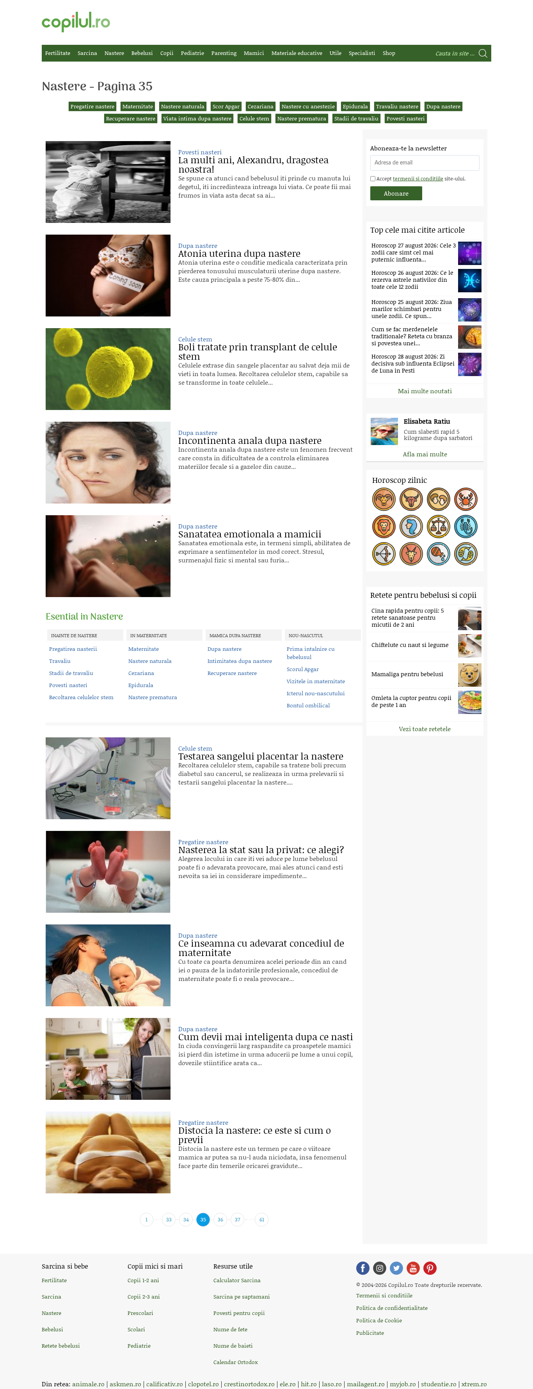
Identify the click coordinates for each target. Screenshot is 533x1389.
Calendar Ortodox (235, 1362)
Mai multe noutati (425, 390)
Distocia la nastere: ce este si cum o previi (254, 1135)
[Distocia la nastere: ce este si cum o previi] (108, 1152)
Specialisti (362, 53)
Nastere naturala (182, 106)
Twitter (396, 1268)
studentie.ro (439, 1383)
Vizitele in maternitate (316, 681)
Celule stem (254, 118)
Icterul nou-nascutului (316, 693)
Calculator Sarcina (237, 1280)
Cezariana (261, 106)
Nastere (114, 53)
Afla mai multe (425, 453)
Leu (384, 526)
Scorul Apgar (303, 669)
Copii (167, 53)
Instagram (379, 1268)
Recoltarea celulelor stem (81, 697)
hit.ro (309, 1383)
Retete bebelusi (61, 1345)
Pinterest (430, 1268)
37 (237, 1219)
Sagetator (384, 553)
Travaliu (60, 661)
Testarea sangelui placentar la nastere (260, 755)
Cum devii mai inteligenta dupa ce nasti (265, 1036)
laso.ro (332, 1383)
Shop (389, 53)
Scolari (136, 1329)
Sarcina (87, 53)
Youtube (413, 1268)
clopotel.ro (203, 1383)
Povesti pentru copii (239, 1313)
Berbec (384, 499)
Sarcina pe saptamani (241, 1296)
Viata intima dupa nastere (197, 118)
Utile (335, 53)
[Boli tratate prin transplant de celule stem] (108, 369)
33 (169, 1219)
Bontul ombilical (308, 705)
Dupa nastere (443, 106)
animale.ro (88, 1383)
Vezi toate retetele (425, 728)
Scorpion (466, 526)
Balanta (438, 526)
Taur (411, 499)
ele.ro (288, 1383)
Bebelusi (142, 53)
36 (220, 1219)
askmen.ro (125, 1383)
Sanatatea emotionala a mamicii (250, 533)
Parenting (223, 53)
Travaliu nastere (397, 106)
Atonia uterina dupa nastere (239, 253)
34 (186, 1219)
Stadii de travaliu (356, 118)
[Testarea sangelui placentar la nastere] (108, 778)
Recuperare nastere (130, 118)
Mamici (254, 53)
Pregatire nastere (92, 106)
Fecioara (411, 526)
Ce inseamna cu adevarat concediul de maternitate (261, 948)
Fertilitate (57, 53)
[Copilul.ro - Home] (76, 22)
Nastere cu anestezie (308, 106)
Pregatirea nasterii (73, 649)
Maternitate (138, 106)
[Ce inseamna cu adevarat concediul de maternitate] (108, 965)
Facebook (363, 1268)
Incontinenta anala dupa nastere (250, 440)
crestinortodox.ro (249, 1383)
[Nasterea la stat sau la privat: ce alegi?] (108, 872)
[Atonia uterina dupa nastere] (108, 275)
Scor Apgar (226, 106)
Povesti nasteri (406, 118)
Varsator (438, 553)
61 (261, 1219)
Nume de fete (230, 1329)
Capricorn (411, 553)
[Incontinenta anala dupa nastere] (108, 463)
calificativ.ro (164, 1383)
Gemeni (438, 499)
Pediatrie (192, 53)
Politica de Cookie (379, 1320)
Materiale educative (297, 53)
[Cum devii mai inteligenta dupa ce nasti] (108, 1059)
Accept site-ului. (420, 178)
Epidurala (355, 106)
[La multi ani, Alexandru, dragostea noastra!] (108, 182)
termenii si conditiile (418, 178)
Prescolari (140, 1313)
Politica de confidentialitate (392, 1308)
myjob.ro (403, 1383)
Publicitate (370, 1333)
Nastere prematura (301, 118)
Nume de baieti (233, 1345)
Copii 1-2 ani (143, 1280)
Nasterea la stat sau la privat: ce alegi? (261, 849)
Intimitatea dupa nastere (240, 661)
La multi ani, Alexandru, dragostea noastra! (253, 164)
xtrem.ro (474, 1383)
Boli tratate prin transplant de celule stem (257, 351)
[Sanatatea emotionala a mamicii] (108, 556)
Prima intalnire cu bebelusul (311, 653)
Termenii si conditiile (384, 1295)
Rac (466, 499)
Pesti (466, 553)
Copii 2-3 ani (144, 1296)
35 (203, 1219)
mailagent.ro (366, 1383)
